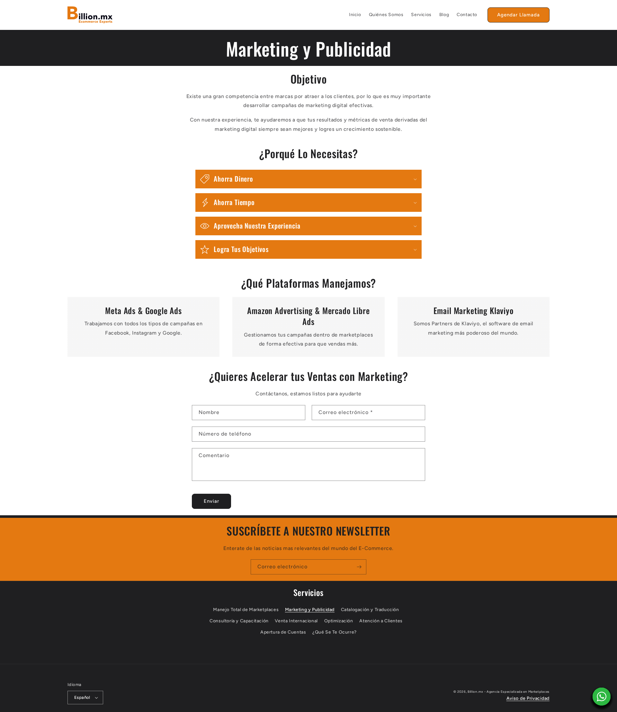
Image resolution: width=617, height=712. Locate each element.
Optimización (338, 621)
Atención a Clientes (380, 621)
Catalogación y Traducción (370, 609)
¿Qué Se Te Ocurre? (334, 632)
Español (82, 697)
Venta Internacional (296, 621)
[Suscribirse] (359, 566)
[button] (308, 179)
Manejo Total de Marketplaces (246, 609)
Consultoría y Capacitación (239, 621)
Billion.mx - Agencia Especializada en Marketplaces (509, 691)
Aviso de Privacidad (528, 698)
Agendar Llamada (518, 15)
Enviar (211, 501)
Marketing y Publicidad (310, 609)
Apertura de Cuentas (283, 632)
